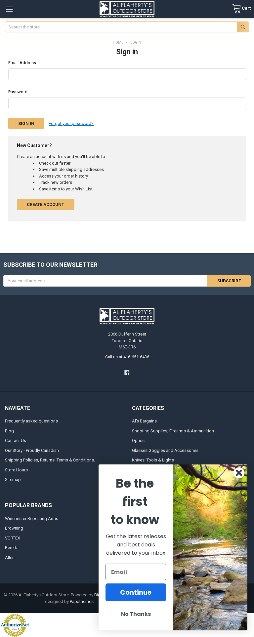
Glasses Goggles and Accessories (165, 450)
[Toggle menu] (9, 9)
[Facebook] (127, 372)
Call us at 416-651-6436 (127, 356)
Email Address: (22, 62)
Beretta (12, 547)
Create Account (45, 204)
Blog (9, 430)
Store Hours (16, 469)
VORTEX (12, 538)
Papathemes (82, 601)
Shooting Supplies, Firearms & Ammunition (173, 430)
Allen (10, 557)
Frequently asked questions (31, 420)
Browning (14, 528)
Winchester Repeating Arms (31, 518)
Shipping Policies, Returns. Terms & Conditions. (50, 460)
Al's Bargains (144, 420)
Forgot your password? (71, 123)
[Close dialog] (239, 473)
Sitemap (13, 479)
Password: (18, 91)
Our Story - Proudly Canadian (32, 450)
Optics (138, 440)
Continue (135, 592)
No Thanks (136, 614)
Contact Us (15, 440)
